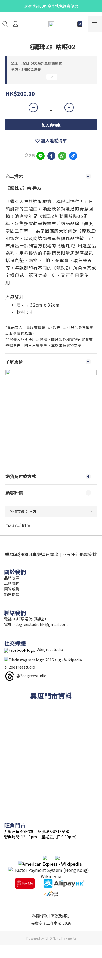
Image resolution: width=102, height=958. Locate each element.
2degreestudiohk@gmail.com (40, 624)
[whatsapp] (62, 156)
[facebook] (51, 156)
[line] (40, 156)
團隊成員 (11, 588)
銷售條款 (11, 594)
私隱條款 (40, 915)
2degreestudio (50, 649)
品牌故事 (11, 578)
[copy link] (73, 156)
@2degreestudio (20, 667)
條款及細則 (60, 915)
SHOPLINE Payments (60, 938)
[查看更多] (51, 79)
